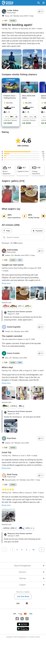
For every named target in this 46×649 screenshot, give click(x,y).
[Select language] (26, 603)
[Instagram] (27, 619)
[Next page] (41, 550)
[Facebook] (17, 619)
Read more (6, 283)
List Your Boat (23, 596)
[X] (22, 619)
